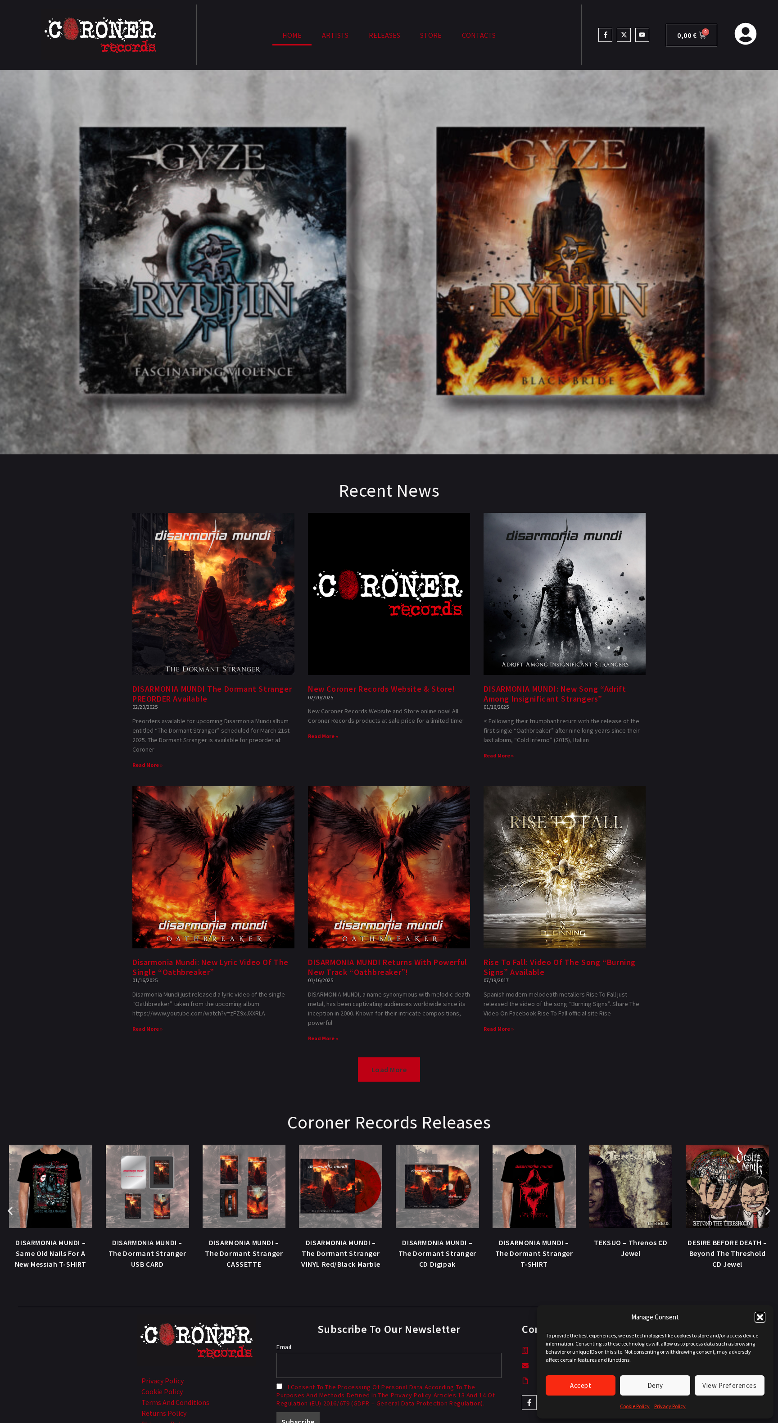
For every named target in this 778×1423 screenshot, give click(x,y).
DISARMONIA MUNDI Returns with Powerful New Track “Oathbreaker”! (387, 967)
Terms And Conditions (175, 1402)
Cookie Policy (635, 1406)
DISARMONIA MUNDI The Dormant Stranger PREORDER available (212, 694)
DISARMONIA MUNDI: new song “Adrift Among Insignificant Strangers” (555, 694)
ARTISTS (335, 35)
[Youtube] (642, 35)
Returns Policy (163, 1413)
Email (284, 1347)
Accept (580, 1385)
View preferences (729, 1385)
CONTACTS (479, 35)
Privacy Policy (670, 1406)
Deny (655, 1385)
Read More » (147, 764)
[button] (759, 1317)
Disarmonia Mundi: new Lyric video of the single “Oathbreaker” (210, 967)
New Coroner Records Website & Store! (381, 689)
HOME (292, 35)
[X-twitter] (624, 35)
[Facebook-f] (605, 35)
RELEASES (384, 35)
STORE (431, 35)
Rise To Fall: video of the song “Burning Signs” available (560, 967)
